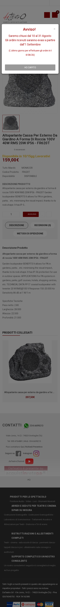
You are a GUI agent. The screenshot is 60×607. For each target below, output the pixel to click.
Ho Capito (30, 67)
